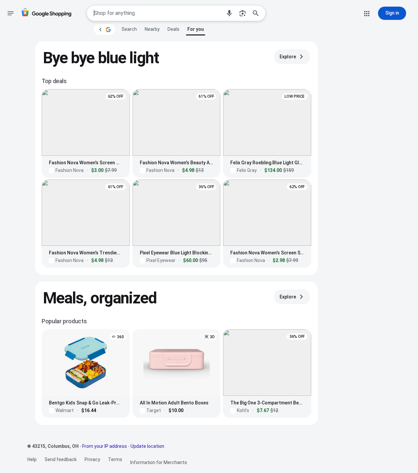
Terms (115, 459)
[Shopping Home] (46, 13)
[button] (229, 13)
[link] (129, 29)
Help (32, 459)
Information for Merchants (158, 462)
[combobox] (157, 13)
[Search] (257, 13)
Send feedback (61, 459)
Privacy (92, 459)
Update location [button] (147, 446)
